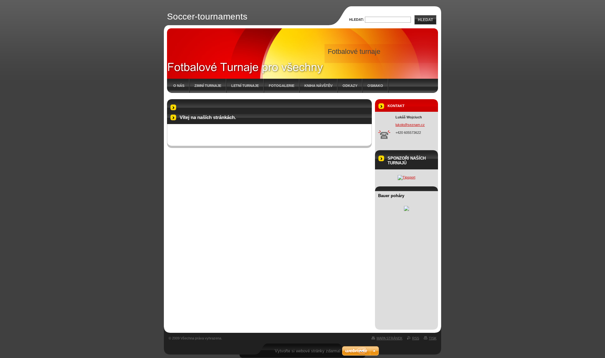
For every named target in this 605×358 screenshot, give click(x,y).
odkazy (350, 86)
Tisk (432, 338)
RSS (415, 338)
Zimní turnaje (207, 86)
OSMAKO (375, 86)
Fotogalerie (281, 86)
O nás (178, 86)
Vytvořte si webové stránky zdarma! (308, 351)
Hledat (425, 20)
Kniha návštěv (318, 86)
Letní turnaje (245, 86)
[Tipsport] (406, 177)
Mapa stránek (389, 338)
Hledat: (356, 19)
